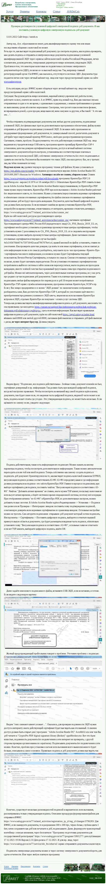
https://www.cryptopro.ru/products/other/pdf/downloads (31, 178)
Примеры (25, 11)
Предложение (26, 866)
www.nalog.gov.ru (12, 81)
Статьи (56, 11)
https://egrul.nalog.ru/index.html (78, 314)
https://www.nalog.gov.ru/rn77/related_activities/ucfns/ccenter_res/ (36, 220)
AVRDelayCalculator (11, 868)
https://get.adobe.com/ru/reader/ (19, 171)
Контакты (41, 11)
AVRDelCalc (73, 11)
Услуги (9, 11)
